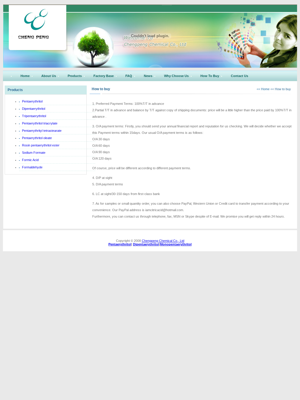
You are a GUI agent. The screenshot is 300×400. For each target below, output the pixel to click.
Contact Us (239, 76)
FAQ (128, 76)
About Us (48, 76)
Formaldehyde (32, 167)
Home (25, 76)
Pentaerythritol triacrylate (39, 123)
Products (75, 76)
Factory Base (103, 76)
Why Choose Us (176, 76)
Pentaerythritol (32, 101)
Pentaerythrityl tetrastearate (42, 130)
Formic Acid (30, 160)
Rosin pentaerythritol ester (40, 145)
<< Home (263, 89)
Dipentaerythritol (33, 108)
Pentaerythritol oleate (37, 138)
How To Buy (209, 76)
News (148, 76)
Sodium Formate (33, 152)
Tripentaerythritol (34, 116)
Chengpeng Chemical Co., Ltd (163, 240)
